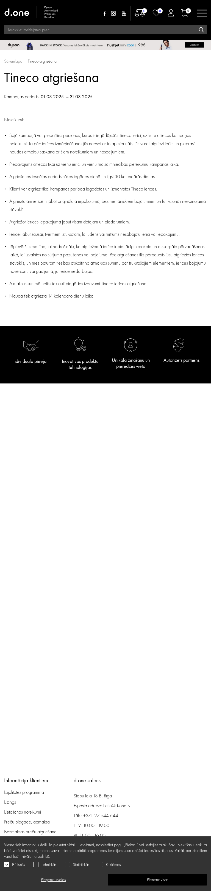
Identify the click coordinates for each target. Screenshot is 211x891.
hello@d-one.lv (116, 805)
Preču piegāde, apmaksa (27, 822)
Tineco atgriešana (42, 61)
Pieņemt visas (157, 879)
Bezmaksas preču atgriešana (30, 831)
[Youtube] (123, 13)
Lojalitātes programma (24, 792)
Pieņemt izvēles (53, 879)
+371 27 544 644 (100, 815)
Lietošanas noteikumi (22, 812)
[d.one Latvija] (31, 13)
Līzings (10, 802)
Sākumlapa (13, 61)
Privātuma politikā (35, 856)
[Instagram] (113, 13)
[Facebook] (104, 13)
